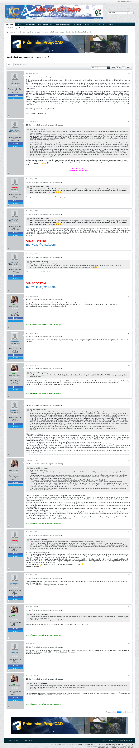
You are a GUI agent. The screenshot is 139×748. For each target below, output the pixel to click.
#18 (129, 179)
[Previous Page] (122, 68)
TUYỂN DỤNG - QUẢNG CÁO (94, 24)
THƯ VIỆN (77, 24)
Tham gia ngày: (13, 89)
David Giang (14, 130)
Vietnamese (27, 740)
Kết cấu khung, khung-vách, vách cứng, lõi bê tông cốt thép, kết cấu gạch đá (70, 32)
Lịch (29, 28)
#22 (129, 333)
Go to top (129, 740)
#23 (129, 365)
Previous (109, 712)
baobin (14, 82)
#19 (129, 211)
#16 (129, 73)
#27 (129, 575)
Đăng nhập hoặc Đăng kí (124, 1)
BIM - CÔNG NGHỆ (63, 24)
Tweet (16, 98)
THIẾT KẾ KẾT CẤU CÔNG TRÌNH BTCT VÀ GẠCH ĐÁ (33, 32)
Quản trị (105, 740)
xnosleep (14, 652)
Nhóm (111, 24)
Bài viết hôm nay (12, 28)
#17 (129, 122)
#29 (129, 644)
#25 (129, 460)
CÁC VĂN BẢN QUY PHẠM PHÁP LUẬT (39, 24)
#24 (129, 402)
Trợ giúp (120, 740)
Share (16, 95)
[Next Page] (124, 68)
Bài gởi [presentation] (10, 64)
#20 (129, 254)
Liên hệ (113, 740)
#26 (129, 532)
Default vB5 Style (13, 740)
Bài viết (19, 24)
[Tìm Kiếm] (132, 12)
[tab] (10, 64)
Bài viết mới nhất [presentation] (20, 64)
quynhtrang (14, 341)
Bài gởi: (14, 92)
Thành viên (22, 28)
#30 (129, 676)
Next (128, 712)
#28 (129, 607)
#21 (129, 296)
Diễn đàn (9, 24)
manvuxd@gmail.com (41, 244)
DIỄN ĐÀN (13, 32)
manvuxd (14, 219)
